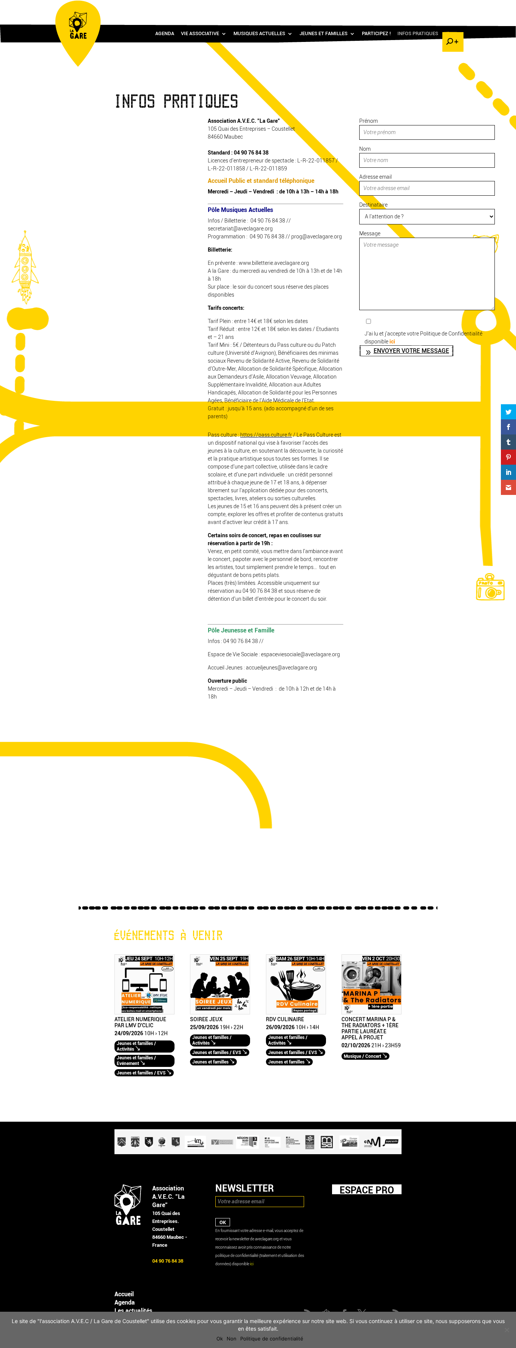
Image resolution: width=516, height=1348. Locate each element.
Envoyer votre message (411, 350)
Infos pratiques (417, 33)
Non (231, 1339)
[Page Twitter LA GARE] (429, 8)
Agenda (164, 33)
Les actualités (133, 1310)
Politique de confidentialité (271, 1339)
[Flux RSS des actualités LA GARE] (396, 8)
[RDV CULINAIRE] (296, 1012)
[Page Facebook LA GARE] (418, 8)
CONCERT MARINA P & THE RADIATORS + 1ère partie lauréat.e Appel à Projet (370, 1029)
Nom (365, 149)
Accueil (124, 1294)
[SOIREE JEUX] (220, 1012)
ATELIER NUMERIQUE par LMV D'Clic (140, 1023)
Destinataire (373, 205)
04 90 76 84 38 (251, 153)
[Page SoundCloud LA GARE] (407, 8)
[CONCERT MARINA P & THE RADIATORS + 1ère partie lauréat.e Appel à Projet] (371, 1012)
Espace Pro (367, 1190)
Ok (219, 1339)
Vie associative (200, 33)
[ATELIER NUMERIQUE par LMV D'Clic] (144, 1012)
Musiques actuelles (259, 33)
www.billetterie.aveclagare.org (273, 263)
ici (392, 342)
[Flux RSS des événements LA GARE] (451, 8)
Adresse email (375, 177)
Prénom (368, 121)
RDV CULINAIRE (285, 1020)
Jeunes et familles (324, 33)
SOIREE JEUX (206, 1020)
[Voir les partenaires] (258, 1152)
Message (369, 233)
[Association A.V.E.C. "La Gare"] (127, 1223)
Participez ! (376, 33)
